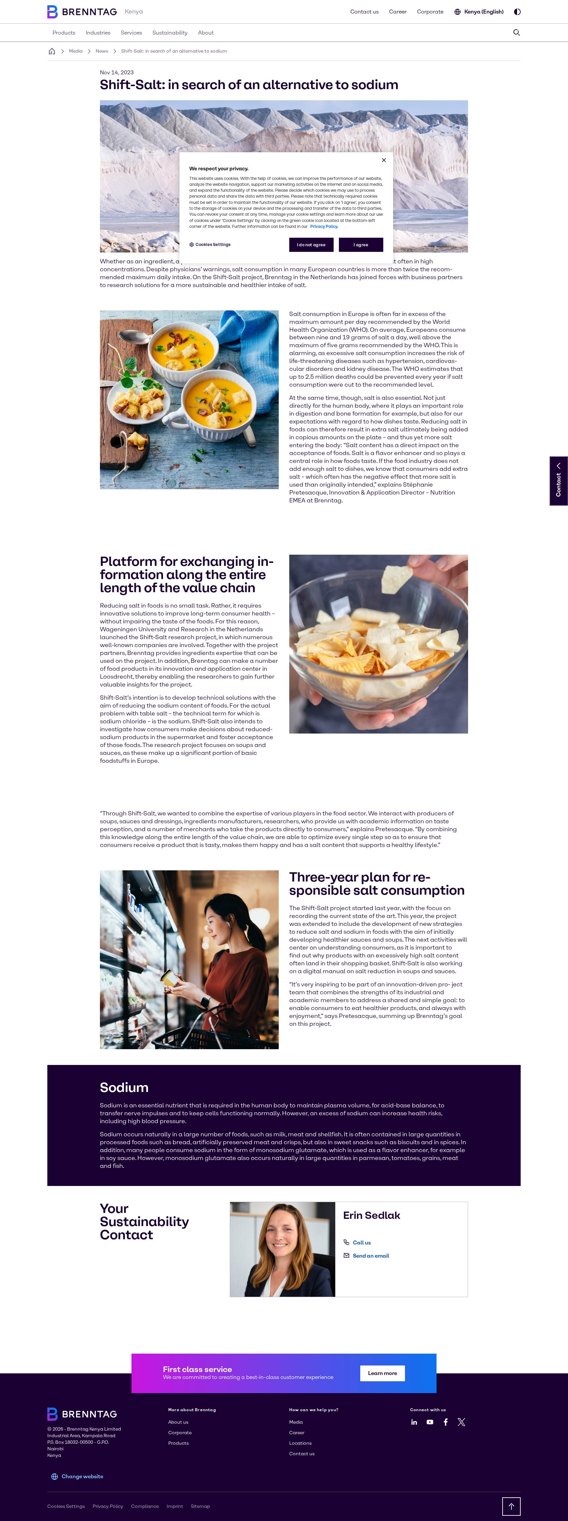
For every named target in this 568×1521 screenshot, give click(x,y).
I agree (361, 244)
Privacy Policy (108, 1506)
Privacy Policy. (324, 226)
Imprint (175, 1506)
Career (398, 12)
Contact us (364, 12)
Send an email (371, 1256)
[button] (559, 466)
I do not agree (311, 244)
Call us (362, 1243)
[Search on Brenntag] (517, 32)
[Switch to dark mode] (517, 12)
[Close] (384, 160)
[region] (286, 208)
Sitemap (200, 1506)
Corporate (430, 12)
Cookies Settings (213, 244)
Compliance (145, 1506)
